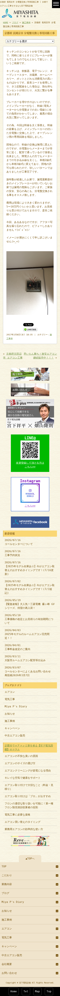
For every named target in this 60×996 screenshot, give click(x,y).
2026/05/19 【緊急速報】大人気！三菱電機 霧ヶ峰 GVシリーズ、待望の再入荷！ (30, 604)
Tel (26, 991)
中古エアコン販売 (15, 735)
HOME (5, 22)
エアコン (10, 691)
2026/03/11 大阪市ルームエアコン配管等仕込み (25, 658)
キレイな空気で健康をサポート (22, 777)
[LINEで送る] (30, 329)
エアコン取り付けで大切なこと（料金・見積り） (29, 787)
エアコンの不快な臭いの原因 (21, 756)
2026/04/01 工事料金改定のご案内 (17, 647)
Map (37, 991)
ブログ (15, 22)
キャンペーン (12, 728)
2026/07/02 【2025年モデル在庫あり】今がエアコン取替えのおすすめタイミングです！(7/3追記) (30, 587)
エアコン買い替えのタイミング (22, 821)
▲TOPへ (30, 858)
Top (49, 991)
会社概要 (7, 964)
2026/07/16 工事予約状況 (13, 553)
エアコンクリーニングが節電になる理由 (28, 770)
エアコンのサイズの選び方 (20, 763)
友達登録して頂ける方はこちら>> (30, 464)
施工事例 (26, 22)
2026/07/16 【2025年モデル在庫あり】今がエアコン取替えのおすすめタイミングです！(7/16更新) (30, 568)
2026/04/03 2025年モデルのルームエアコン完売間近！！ (27, 634)
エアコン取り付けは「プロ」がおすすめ (28, 796)
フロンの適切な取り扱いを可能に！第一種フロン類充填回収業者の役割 (29, 805)
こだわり (7, 875)
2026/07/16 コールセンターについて (19, 542)
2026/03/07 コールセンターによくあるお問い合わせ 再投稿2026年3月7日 (29, 671)
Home (13, 991)
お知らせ (10, 713)
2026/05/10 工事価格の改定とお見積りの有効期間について (29, 619)
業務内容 (7, 884)
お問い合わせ (9, 973)
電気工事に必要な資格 (17, 814)
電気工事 (10, 699)
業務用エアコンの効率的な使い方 (24, 829)
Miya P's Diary (16, 706)
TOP (4, 866)
